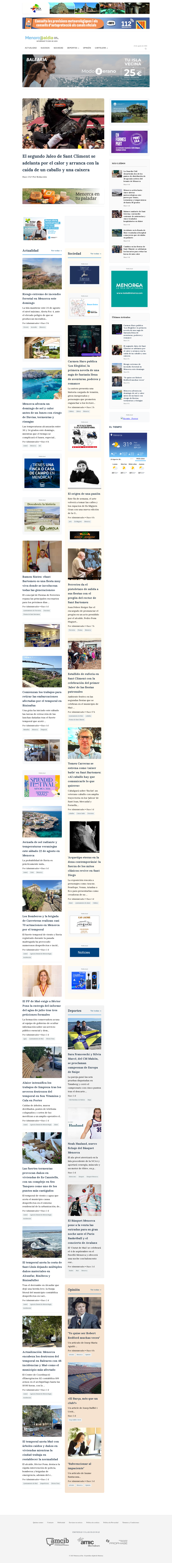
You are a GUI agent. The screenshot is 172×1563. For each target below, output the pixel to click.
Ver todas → (56, 250)
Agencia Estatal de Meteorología (40, 954)
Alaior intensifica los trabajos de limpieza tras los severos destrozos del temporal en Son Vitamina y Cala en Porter (41, 1091)
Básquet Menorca (92, 1177)
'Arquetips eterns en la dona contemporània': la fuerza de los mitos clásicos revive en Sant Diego (84, 866)
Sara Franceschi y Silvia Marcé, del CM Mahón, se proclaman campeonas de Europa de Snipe (84, 1063)
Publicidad (61, 1522)
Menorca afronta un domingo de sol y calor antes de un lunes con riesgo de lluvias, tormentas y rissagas (42, 412)
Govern (25, 327)
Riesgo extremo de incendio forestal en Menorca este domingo (41, 298)
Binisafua (26, 729)
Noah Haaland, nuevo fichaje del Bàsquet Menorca (82, 1148)
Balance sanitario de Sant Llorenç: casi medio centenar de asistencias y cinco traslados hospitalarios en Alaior (134, 216)
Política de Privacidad (110, 1522)
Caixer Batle (81, 813)
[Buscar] (145, 48)
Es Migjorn (78, 521)
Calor (32, 872)
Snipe (89, 1100)
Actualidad (31, 48)
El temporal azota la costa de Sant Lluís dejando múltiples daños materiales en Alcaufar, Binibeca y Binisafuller (42, 1271)
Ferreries (47, 610)
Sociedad (58, 48)
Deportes (73, 48)
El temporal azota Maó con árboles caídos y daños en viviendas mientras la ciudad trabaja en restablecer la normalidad (40, 1450)
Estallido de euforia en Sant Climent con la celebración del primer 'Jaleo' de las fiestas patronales (83, 682)
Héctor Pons (50, 1039)
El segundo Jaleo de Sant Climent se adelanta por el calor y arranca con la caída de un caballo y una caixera (60, 163)
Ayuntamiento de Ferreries (32, 610)
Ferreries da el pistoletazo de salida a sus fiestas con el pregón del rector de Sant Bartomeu (83, 593)
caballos (88, 716)
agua (25, 1039)
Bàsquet (81, 1177)
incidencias (27, 957)
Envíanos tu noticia (75, 1522)
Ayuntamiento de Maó (36, 1039)
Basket (71, 1270)
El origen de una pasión (84, 493)
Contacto (50, 1522)
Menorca (42, 327)
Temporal (44, 729)
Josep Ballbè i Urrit (75, 1420)
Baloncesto (72, 1177)
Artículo (71, 1354)
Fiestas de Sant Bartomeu (31, 614)
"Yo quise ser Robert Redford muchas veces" (134, 378)
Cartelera (101, 48)
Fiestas (80, 630)
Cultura (71, 411)
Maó (77, 1270)
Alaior (56, 1124)
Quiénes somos (38, 1522)
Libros (78, 411)
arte (70, 521)
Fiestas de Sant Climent (76, 719)
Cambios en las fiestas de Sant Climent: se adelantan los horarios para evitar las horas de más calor (135, 250)
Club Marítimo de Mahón (77, 1100)
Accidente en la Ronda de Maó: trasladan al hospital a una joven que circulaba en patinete (135, 234)
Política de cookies (92, 1522)
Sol (40, 446)
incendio (34, 327)
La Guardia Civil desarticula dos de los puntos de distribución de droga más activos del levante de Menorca (134, 176)
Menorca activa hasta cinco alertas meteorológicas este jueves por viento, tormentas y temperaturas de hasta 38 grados (135, 196)
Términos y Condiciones (130, 1522)
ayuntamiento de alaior (82, 903)
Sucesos (45, 48)
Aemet (25, 446)
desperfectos (44, 1483)
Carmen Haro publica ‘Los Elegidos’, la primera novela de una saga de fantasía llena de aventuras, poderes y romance (135, 331)
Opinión (87, 48)
